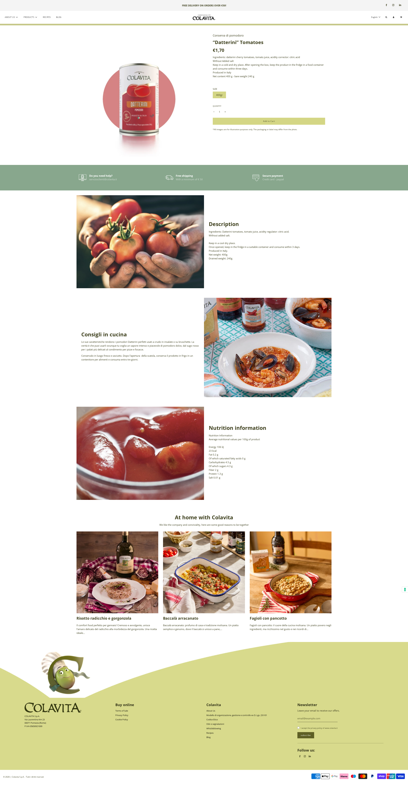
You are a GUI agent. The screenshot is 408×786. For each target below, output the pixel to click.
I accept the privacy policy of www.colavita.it (319, 728)
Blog (59, 17)
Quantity (217, 106)
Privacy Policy (121, 715)
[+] (225, 112)
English (374, 17)
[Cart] (401, 17)
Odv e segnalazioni (215, 724)
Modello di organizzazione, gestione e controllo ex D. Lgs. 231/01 (236, 715)
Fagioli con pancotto (268, 618)
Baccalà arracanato (180, 618)
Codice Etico (212, 719)
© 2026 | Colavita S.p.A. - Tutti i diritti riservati (23, 776)
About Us (210, 710)
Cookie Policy (121, 719)
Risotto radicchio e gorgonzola (103, 618)
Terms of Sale (121, 710)
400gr (219, 94)
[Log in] (393, 17)
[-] (214, 112)
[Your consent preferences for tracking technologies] (405, 589)
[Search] (386, 17)
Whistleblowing (213, 728)
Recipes (47, 17)
